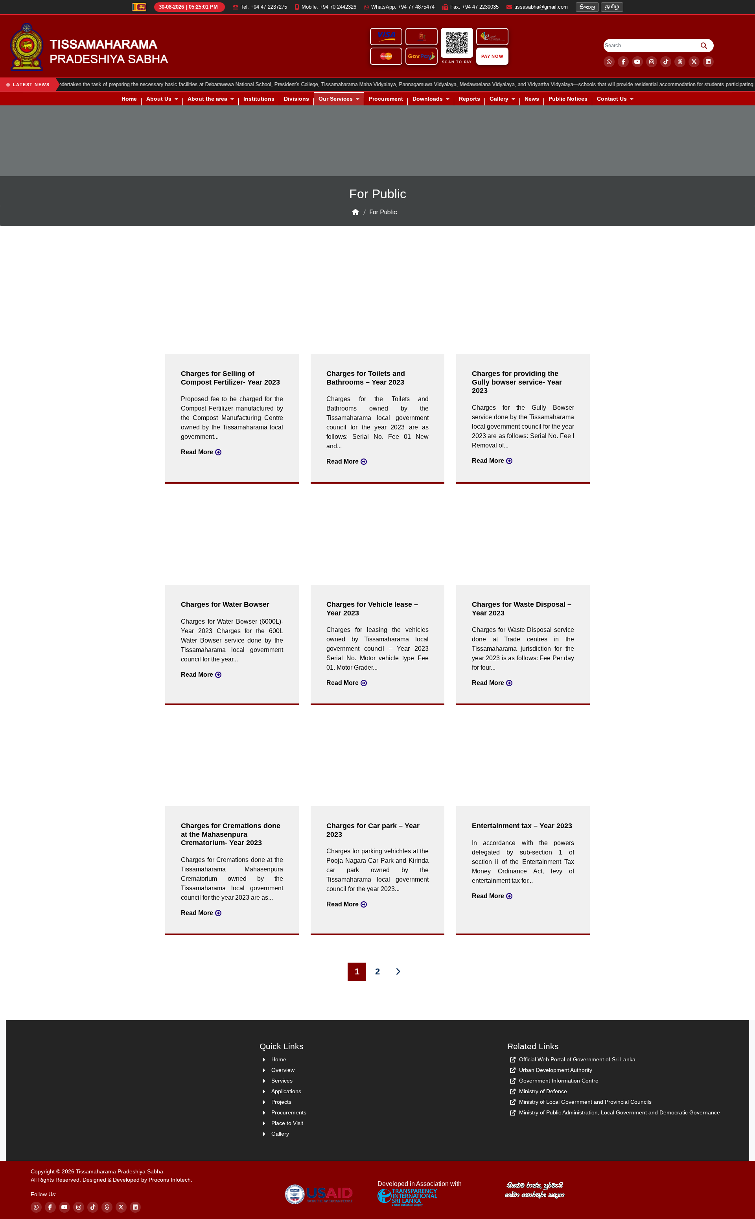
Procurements (288, 1112)
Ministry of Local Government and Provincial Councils (585, 1102)
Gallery (499, 99)
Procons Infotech (170, 1180)
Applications (286, 1091)
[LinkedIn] (135, 1207)
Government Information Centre (558, 1080)
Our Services (336, 99)
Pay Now (493, 56)
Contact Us (612, 99)
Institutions (258, 99)
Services (282, 1080)
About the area (207, 99)
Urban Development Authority (555, 1070)
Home (129, 99)
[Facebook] (623, 61)
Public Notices (568, 99)
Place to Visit (287, 1123)
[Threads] (679, 61)
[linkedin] (708, 61)
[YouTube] (637, 61)
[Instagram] (651, 61)
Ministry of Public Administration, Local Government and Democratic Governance (619, 1112)
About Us (158, 99)
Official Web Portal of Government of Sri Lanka (577, 1059)
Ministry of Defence (543, 1091)
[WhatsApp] (609, 61)
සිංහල (587, 7)
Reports (469, 99)
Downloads (427, 99)
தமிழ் (612, 7)
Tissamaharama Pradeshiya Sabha (119, 1171)
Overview (283, 1070)
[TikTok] (665, 61)
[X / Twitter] (694, 61)
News (532, 99)
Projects (281, 1102)
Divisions (296, 99)
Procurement (386, 99)
